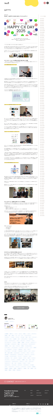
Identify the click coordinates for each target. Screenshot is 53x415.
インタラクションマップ (7, 361)
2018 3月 (42, 168)
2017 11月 (42, 174)
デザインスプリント (7, 359)
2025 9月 (42, 34)
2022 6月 (42, 96)
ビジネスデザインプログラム (13, 356)
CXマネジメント (12, 321)
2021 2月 (42, 122)
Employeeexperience (13, 354)
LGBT (15, 363)
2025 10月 (42, 32)
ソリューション (27, 342)
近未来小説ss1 (20, 349)
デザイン (18, 340)
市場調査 (25, 368)
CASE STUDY (47, 390)
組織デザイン (11, 333)
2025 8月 (42, 35)
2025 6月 (42, 39)
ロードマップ (29, 366)
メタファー (28, 352)
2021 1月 (42, 123)
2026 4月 (42, 23)
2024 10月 (42, 52)
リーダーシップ (17, 366)
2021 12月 (42, 105)
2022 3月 (42, 100)
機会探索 (35, 347)
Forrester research (16, 352)
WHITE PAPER (39, 392)
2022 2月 (42, 101)
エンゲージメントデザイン (15, 347)
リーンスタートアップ (23, 366)
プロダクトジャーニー (7, 363)
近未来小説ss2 (7, 354)
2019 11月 (42, 140)
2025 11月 (42, 30)
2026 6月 (42, 20)
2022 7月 (42, 95)
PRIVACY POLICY (39, 395)
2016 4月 (42, 195)
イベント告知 (12, 337)
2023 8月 (42, 73)
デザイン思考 (22, 337)
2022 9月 (42, 91)
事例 (5, 352)
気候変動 (23, 342)
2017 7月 (42, 181)
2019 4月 (42, 151)
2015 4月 (42, 210)
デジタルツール (21, 361)
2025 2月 (42, 45)
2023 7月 (42, 74)
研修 (35, 368)
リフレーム (32, 352)
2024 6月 (42, 59)
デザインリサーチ (23, 340)
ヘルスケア (28, 333)
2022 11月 (42, 88)
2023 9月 (42, 71)
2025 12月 (42, 28)
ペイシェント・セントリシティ (27, 335)
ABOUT (31, 390)
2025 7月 (42, 37)
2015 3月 (42, 212)
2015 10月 (42, 201)
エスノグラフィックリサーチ (12, 340)
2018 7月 (42, 161)
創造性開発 (6, 368)
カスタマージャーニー (33, 342)
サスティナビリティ (34, 333)
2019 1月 (42, 156)
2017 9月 (42, 178)
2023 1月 (42, 84)
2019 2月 (42, 154)
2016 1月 (42, 198)
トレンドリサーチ (13, 359)
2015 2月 (42, 213)
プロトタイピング (25, 356)
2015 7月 (42, 205)
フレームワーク (20, 356)
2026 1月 (42, 27)
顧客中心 (25, 333)
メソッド (31, 347)
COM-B (25, 349)
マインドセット (15, 349)
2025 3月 (42, 44)
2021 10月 (42, 108)
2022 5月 (42, 98)
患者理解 (6, 335)
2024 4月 (42, 62)
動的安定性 (10, 368)
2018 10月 (42, 157)
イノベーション (17, 337)
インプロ (29, 363)
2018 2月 (42, 169)
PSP (19, 335)
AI (5, 349)
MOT (26, 359)
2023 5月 (42, 78)
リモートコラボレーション (8, 342)
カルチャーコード (27, 354)
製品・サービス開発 (10, 352)
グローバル (20, 333)
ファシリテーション (31, 361)
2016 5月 (42, 193)
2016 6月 (42, 191)
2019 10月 (42, 142)
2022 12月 (42, 86)
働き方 (26, 337)
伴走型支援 (33, 366)
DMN (29, 337)
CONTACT (32, 395)
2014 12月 (42, 215)
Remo (33, 359)
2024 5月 (42, 61)
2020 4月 (42, 137)
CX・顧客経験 (6, 321)
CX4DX (30, 356)
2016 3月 (42, 196)
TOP (25, 390)
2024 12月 (42, 49)
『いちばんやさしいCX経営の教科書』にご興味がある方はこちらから (12, 90)
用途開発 (32, 368)
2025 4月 (42, 42)
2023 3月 (42, 81)
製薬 (9, 335)
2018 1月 (42, 171)
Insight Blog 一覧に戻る (20, 307)
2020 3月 (42, 139)
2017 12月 (42, 173)
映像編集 (23, 359)
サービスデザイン (21, 347)
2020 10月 (42, 127)
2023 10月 (42, 69)
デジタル (6, 366)
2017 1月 (42, 188)
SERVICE (38, 390)
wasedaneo (19, 363)
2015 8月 (42, 203)
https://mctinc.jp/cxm (24, 90)
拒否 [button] (39, 413)
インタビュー (24, 363)
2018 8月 (42, 159)
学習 (12, 363)
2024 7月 (42, 57)
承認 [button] (37, 413)
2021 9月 (42, 110)
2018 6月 (42, 162)
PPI (16, 335)
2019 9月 (42, 144)
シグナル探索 (6, 356)
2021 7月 (42, 113)
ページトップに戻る (43, 16)
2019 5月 (42, 149)
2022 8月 (42, 93)
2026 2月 (42, 25)
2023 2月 (42, 83)
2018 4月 (42, 166)
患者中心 (13, 335)
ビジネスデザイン (7, 337)
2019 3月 (42, 152)
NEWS (31, 392)
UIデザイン (29, 349)
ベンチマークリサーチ (11, 366)
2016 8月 (42, 190)
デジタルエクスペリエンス (15, 361)
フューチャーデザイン (7, 347)
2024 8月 (42, 56)
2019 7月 (42, 147)
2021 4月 (42, 118)
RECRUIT (46, 392)
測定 (28, 368)
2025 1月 (42, 47)
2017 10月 (42, 176)
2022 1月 (42, 103)
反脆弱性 (15, 368)
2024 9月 (42, 54)
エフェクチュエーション (20, 354)
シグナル (33, 340)
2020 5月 (42, 135)
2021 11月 (42, 106)
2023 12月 (42, 66)
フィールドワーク (23, 352)
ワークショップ (14, 342)
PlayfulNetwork (9, 349)
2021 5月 (42, 117)
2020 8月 (42, 130)
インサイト (16, 333)
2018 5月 (42, 164)
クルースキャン (32, 354)
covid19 (6, 340)
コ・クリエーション (34, 337)
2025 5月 (42, 40)
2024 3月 (42, 64)
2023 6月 (42, 76)
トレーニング (26, 347)
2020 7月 (42, 132)
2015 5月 (42, 208)
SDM (22, 335)
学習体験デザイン (20, 368)
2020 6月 (42, 134)
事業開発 (19, 342)
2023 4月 (42, 79)
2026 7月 (42, 18)
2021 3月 (42, 120)
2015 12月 (42, 200)
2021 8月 (42, 112)
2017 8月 (42, 179)
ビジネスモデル (18, 359)
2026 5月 (42, 22)
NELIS (30, 359)
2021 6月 (42, 115)
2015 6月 (42, 207)
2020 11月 (42, 125)
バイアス (26, 361)
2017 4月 (42, 186)
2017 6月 (42, 183)
